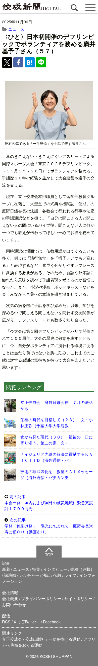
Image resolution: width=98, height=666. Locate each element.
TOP (49, 555)
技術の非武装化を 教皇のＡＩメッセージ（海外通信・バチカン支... (56, 474)
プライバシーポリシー (41, 598)
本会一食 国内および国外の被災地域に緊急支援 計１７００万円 (50, 502)
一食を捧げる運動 (64, 639)
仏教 (57, 575)
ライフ (70, 575)
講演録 (10, 575)
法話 (46, 575)
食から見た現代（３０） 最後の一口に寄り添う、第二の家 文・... (56, 440)
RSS (6, 622)
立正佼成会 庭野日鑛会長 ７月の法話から (56, 405)
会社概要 (10, 598)
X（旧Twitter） (27, 622)
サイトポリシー (78, 598)
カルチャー (29, 575)
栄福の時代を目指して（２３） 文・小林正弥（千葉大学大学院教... (56, 422)
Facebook (52, 622)
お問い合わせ (14, 604)
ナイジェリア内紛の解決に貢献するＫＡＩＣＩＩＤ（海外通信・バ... (56, 457)
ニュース (16, 29)
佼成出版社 (35, 639)
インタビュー (55, 569)
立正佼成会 (12, 639)
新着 (6, 569)
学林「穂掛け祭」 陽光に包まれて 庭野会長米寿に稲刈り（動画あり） (49, 526)
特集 (36, 569)
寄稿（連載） (82, 569)
